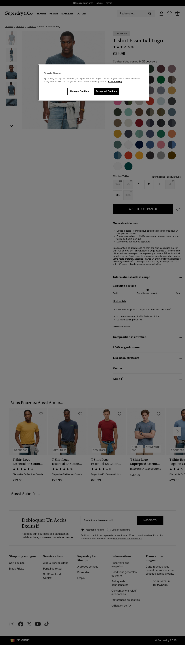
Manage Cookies (79, 91)
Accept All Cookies (106, 91)
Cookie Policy (115, 81)
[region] (93, 82)
